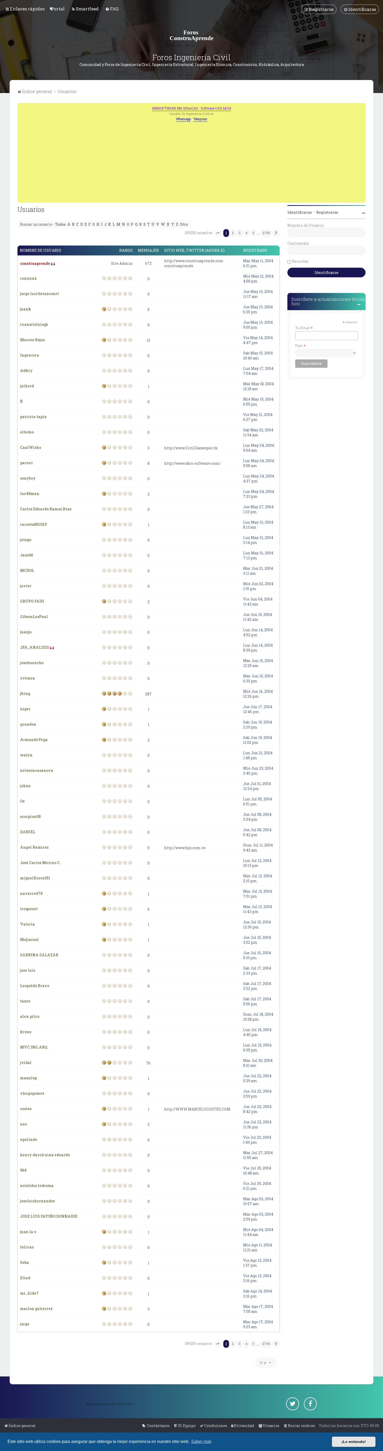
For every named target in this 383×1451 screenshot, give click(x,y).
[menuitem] (58, 8)
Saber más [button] (201, 1441)
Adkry (26, 370)
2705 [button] (266, 233)
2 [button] (233, 233)
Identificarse (299, 212)
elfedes (27, 432)
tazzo (25, 1001)
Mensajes (148, 250)
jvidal (26, 1062)
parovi (26, 462)
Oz (22, 801)
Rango (126, 250)
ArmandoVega (34, 739)
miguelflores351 (35, 878)
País (300, 345)
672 (148, 263)
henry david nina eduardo (45, 1154)
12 (148, 340)
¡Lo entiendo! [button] (354, 1442)
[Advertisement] (191, 160)
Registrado (255, 250)
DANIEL (27, 831)
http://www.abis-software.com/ (192, 463)
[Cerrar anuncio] (362, 106)
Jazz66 (26, 555)
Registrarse (327, 212)
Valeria (27, 924)
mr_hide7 (29, 1293)
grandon (28, 724)
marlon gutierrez (36, 1308)
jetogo (25, 539)
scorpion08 (30, 816)
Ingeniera (29, 355)
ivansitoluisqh (34, 324)
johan (25, 785)
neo (23, 1124)
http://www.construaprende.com (194, 260)
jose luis (27, 970)
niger (25, 708)
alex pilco (29, 1016)
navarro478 (31, 893)
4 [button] (246, 233)
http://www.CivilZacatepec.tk (191, 447)
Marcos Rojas (32, 339)
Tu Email (304, 328)
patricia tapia (33, 416)
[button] (217, 233)
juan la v (28, 1231)
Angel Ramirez (34, 847)
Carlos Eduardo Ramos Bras (45, 508)
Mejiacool (29, 939)
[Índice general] (191, 35)
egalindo (28, 1139)
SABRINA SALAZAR (39, 954)
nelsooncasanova (36, 770)
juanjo (26, 631)
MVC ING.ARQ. (34, 1047)
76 (148, 1063)
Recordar (300, 261)
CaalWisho (30, 447)
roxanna (28, 278)
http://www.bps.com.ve (185, 847)
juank (25, 309)
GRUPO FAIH (32, 601)
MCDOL (27, 570)
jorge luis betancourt (39, 293)
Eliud (25, 1277)
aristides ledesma (37, 1185)
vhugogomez (32, 1093)
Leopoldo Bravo (34, 985)
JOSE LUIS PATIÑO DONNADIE (48, 1216)
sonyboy (28, 478)
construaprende (35, 263)
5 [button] (253, 233)
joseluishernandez (37, 1200)
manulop (28, 1077)
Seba (24, 1262)
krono (25, 1031)
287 (148, 693)
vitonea (27, 678)
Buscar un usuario (36, 224)
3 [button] (239, 233)
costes (26, 1108)
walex (26, 754)
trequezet (29, 908)
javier (26, 585)
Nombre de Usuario (40, 250)
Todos (60, 224)
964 (23, 1170)
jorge (24, 1323)
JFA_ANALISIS (34, 647)
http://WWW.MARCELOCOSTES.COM (197, 1109)
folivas (27, 1247)
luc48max (29, 493)
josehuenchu (32, 662)
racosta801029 (33, 524)
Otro (184, 224)
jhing (25, 693)
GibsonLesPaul (34, 616)
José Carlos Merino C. (40, 862)
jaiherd (27, 385)
